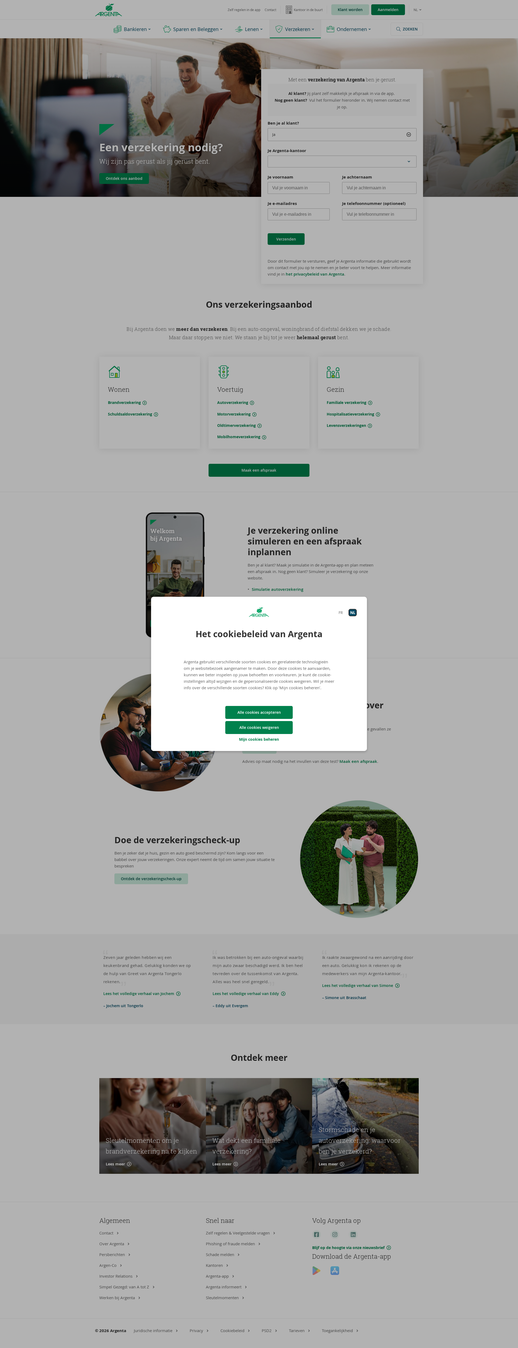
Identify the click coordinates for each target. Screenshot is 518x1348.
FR (341, 612)
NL (352, 612)
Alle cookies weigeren (259, 727)
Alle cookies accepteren (259, 712)
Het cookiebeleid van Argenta (259, 634)
